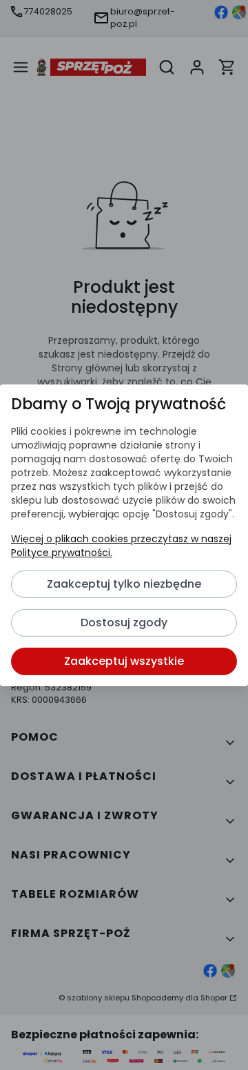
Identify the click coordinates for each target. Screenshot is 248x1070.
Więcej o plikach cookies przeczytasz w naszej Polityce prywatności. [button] (121, 545)
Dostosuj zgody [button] (124, 622)
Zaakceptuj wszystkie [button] (124, 661)
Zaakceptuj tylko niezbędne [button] (124, 584)
